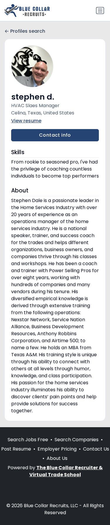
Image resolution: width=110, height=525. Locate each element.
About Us (57, 458)
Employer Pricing (57, 449)
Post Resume (16, 449)
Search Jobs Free (28, 439)
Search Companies (77, 439)
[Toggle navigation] (100, 10)
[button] (55, 66)
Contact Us (96, 449)
